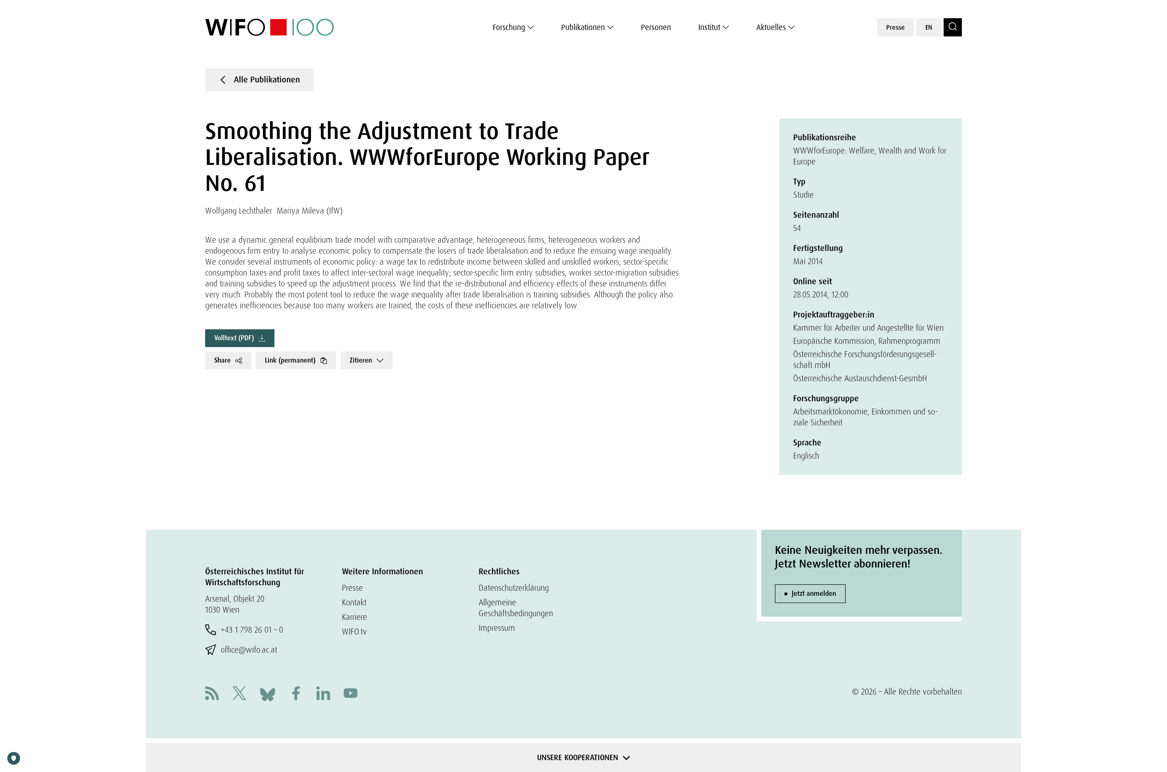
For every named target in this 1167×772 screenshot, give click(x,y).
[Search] (953, 27)
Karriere (354, 617)
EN (928, 27)
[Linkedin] (323, 694)
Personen (656, 27)
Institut (709, 27)
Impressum (497, 628)
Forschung (509, 27)
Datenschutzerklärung (514, 588)
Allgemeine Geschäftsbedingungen (516, 608)
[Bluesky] (267, 693)
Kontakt (354, 602)
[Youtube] (350, 694)
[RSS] (212, 694)
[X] (239, 694)
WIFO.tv (354, 631)
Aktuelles (771, 27)
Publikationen (583, 27)
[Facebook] (296, 694)
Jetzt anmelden (814, 593)
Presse (895, 27)
